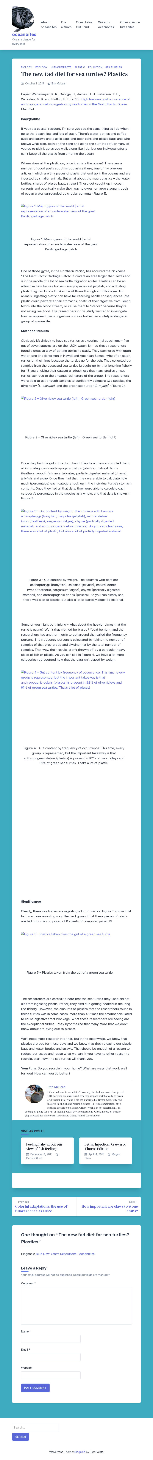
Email (25, 1349)
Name (26, 1331)
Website (26, 1367)
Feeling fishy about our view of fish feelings (44, 1146)
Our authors (66, 24)
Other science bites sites (130, 24)
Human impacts (61, 67)
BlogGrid (79, 1451)
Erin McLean (58, 83)
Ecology (41, 67)
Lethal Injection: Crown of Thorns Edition (105, 1146)
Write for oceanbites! (106, 24)
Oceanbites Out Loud (84, 24)
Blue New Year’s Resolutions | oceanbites (65, 1254)
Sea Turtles (113, 67)
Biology (26, 67)
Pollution (95, 67)
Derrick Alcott (34, 1158)
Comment (28, 1283)
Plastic (80, 67)
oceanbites (24, 34)
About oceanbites (49, 24)
